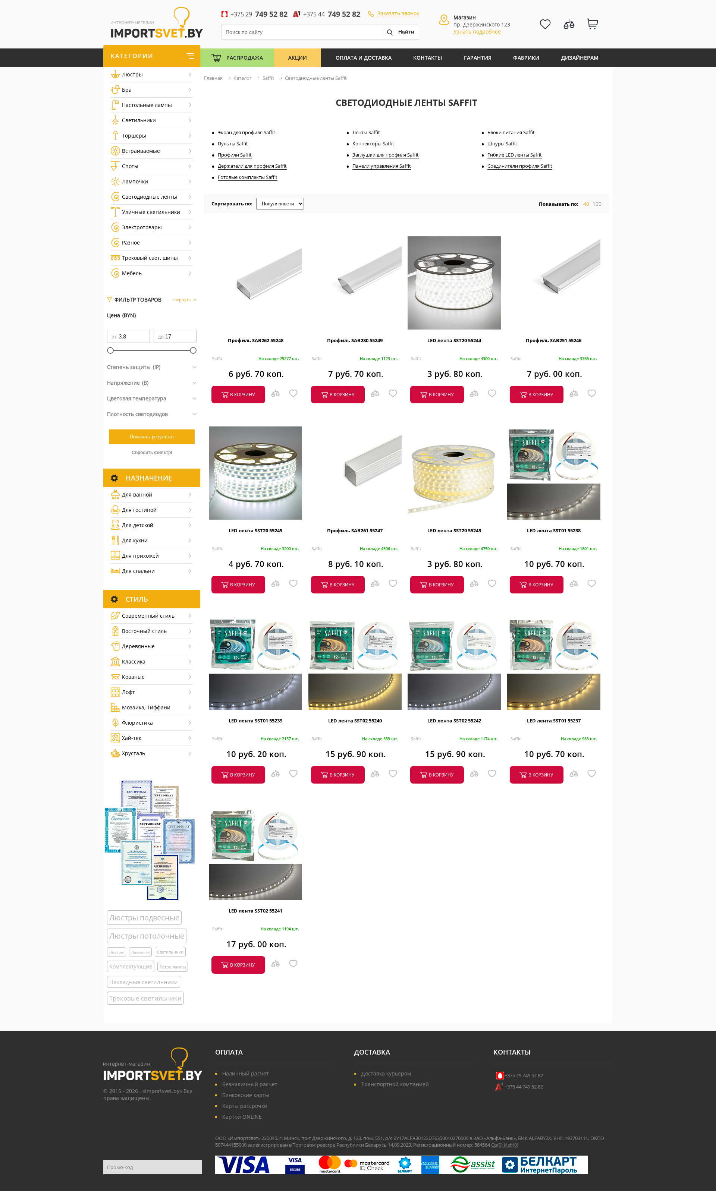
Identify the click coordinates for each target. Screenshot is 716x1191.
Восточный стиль (144, 630)
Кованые (133, 676)
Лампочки (135, 181)
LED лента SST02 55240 (355, 720)
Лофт (128, 692)
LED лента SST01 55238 (554, 530)
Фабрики (526, 57)
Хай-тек (131, 737)
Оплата (229, 1051)
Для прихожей (140, 555)
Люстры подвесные (144, 918)
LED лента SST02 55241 (255, 910)
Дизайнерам (580, 57)
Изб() (511, 1144)
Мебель (132, 273)
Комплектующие (130, 966)
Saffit (217, 358)
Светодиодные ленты (149, 196)
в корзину (242, 394)
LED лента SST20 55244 (454, 340)
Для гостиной (139, 509)
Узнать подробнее (477, 31)
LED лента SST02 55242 (454, 720)
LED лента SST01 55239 (255, 720)
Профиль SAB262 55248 (255, 340)
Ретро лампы (173, 967)
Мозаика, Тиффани (146, 707)
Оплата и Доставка (364, 57)
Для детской (137, 525)
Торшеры (134, 135)
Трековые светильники (145, 998)
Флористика (137, 722)
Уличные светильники (151, 211)
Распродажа (244, 57)
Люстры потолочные (146, 936)
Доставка (372, 1051)
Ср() (497, 1144)
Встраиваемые (141, 150)
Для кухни (135, 540)
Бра (127, 89)
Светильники (139, 120)
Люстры (132, 74)
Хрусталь (133, 753)
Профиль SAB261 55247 (355, 530)
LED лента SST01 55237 (554, 720)
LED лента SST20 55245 (255, 530)
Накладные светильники (143, 982)
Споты (130, 166)
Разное (131, 242)
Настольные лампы (147, 104)
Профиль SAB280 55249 (355, 340)
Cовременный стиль (148, 615)
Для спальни (138, 570)
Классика (133, 661)
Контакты (427, 57)
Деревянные (138, 646)
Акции (297, 57)
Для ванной (137, 494)
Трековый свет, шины (150, 257)
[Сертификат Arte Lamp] (149, 840)
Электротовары (142, 227)
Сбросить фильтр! (152, 452)
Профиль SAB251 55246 (553, 340)
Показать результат (152, 436)
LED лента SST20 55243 (454, 530)
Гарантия (478, 57)
